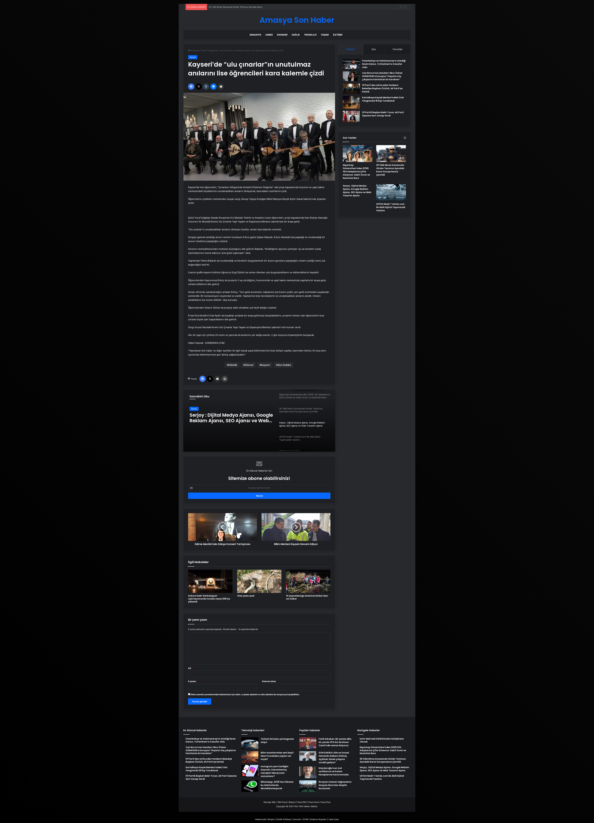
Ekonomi (282, 34)
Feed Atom (313, 802)
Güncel (249, 364)
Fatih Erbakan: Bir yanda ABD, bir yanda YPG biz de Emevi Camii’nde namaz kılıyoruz (335, 742)
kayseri (265, 364)
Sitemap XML (269, 802)
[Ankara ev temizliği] (259, 421)
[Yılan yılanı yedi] (259, 581)
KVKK (305, 819)
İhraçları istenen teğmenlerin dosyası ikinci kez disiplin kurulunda (335, 785)
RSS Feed (282, 802)
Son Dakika (284, 364)
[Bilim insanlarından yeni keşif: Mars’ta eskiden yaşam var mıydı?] (249, 757)
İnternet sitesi (269, 681)
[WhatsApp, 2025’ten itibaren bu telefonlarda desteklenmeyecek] (249, 786)
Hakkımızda (260, 819)
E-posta (192, 681)
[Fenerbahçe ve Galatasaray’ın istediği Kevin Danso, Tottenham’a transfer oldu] (351, 64)
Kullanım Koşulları (318, 819)
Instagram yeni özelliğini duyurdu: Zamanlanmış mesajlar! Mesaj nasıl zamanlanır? (274, 771)
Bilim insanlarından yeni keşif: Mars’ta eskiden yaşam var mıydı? (277, 756)
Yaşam (325, 34)
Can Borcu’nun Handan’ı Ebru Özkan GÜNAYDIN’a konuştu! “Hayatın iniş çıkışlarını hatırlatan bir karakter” (382, 76)
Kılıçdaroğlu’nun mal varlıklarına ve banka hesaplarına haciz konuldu (334, 771)
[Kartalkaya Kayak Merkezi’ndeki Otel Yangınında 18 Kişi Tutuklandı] (351, 102)
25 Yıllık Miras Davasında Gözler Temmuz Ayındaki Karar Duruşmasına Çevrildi (390, 170)
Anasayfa (255, 34)
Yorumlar (397, 49)
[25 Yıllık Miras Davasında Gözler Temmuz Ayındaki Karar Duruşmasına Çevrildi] (391, 153)
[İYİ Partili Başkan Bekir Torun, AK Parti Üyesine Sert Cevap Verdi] (351, 116)
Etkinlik (232, 364)
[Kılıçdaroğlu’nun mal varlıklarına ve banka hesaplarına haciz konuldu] (307, 772)
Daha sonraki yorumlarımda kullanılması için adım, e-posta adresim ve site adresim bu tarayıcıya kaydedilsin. (245, 694)
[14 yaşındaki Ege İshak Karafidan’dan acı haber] (308, 581)
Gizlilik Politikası (283, 819)
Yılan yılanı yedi (245, 595)
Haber (269, 34)
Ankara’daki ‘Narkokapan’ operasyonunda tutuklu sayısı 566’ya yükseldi (209, 598)
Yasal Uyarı (333, 819)
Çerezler (297, 819)
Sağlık (296, 34)
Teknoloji (310, 34)
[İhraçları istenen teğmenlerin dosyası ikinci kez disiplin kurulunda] (307, 786)
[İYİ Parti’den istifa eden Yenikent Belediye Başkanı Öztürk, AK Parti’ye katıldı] (351, 89)
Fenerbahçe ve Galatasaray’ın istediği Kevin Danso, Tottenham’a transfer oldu (384, 64)
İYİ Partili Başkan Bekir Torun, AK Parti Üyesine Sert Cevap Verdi (383, 114)
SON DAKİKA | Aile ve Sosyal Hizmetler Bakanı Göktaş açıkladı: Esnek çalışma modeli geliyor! (334, 757)
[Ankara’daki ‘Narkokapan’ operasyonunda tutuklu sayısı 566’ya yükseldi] (210, 581)
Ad (190, 668)
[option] (259, 421)
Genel (204, 50)
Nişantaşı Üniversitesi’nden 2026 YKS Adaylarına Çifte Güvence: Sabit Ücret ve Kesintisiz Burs (356, 172)
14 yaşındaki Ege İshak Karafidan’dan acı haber (307, 597)
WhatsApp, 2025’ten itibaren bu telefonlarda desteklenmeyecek (277, 785)
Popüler (350, 49)
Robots (292, 802)
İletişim (337, 34)
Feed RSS (302, 802)
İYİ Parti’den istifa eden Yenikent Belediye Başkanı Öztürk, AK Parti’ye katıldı (382, 88)
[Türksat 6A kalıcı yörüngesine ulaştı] (249, 743)
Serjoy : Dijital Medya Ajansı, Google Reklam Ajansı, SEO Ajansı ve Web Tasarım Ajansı (250, 7)
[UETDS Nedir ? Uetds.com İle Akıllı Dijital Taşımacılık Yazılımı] (391, 192)
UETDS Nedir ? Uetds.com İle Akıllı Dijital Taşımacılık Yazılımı (390, 207)
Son (374, 49)
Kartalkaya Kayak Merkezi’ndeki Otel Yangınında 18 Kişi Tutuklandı (383, 99)
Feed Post (326, 802)
